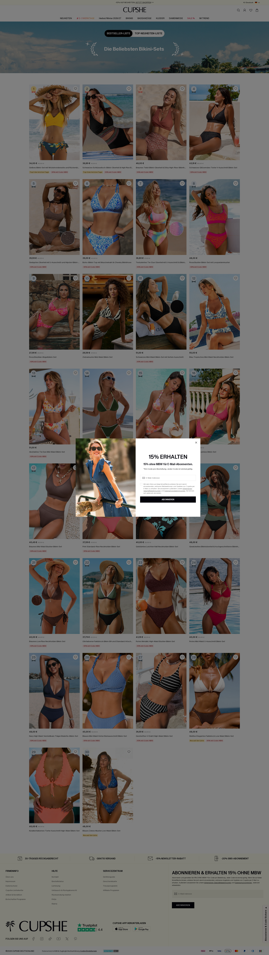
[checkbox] (141, 484)
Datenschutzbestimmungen (174, 491)
